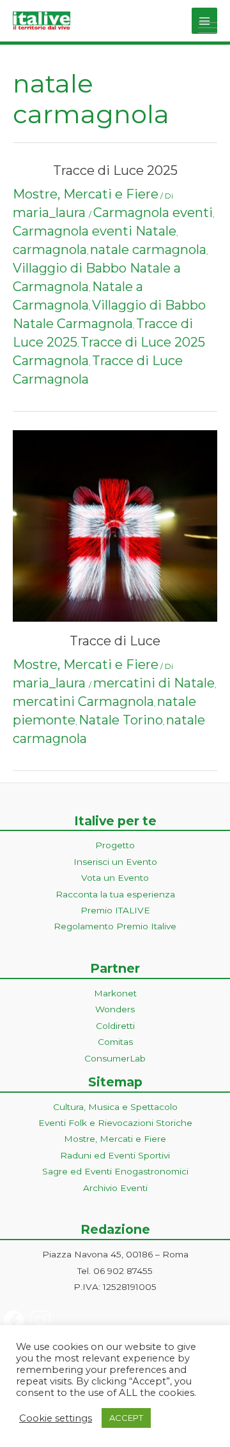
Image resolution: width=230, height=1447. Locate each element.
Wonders (115, 1009)
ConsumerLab (115, 1058)
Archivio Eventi (115, 1188)
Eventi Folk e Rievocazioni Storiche (115, 1123)
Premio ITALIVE (115, 910)
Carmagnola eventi (153, 212)
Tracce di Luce (115, 641)
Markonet (115, 993)
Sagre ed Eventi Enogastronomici (115, 1171)
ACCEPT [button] (126, 1418)
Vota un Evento (115, 878)
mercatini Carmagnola (83, 701)
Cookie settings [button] (55, 1418)
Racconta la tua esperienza (115, 894)
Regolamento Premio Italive (115, 926)
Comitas (115, 1042)
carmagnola (50, 249)
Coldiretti (115, 1026)
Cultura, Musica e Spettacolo (115, 1107)
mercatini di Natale (154, 683)
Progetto (115, 845)
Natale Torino (121, 720)
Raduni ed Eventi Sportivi (115, 1155)
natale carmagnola (148, 249)
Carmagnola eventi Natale (94, 231)
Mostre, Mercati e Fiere (85, 194)
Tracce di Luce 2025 (115, 170)
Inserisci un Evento (115, 862)
